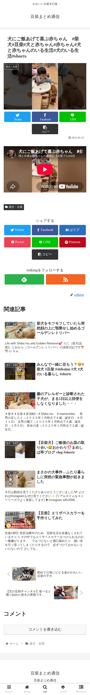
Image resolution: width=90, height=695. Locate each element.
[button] (81, 492)
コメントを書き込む (45, 629)
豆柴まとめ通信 (45, 680)
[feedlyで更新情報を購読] (24, 279)
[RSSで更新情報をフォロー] (66, 279)
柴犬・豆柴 (16, 207)
